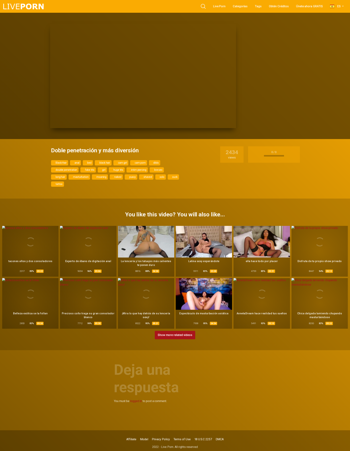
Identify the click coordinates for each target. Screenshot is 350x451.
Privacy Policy (161, 439)
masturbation (81, 176)
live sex (158, 169)
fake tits (89, 169)
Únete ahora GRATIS (309, 6)
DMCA (220, 439)
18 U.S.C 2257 (203, 439)
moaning (101, 176)
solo (162, 176)
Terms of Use (182, 439)
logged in (136, 401)
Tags (258, 6)
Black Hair (61, 162)
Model (144, 439)
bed (89, 162)
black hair (104, 162)
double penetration (66, 169)
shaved (147, 176)
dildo (156, 162)
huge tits (118, 169)
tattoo (59, 184)
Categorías (240, 6)
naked (117, 176)
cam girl (122, 162)
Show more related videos (175, 335)
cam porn (139, 162)
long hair (60, 176)
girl (104, 169)
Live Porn (219, 6)
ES (337, 6)
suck (175, 176)
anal (76, 162)
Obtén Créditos (279, 6)
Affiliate (131, 439)
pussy (132, 176)
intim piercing (138, 169)
